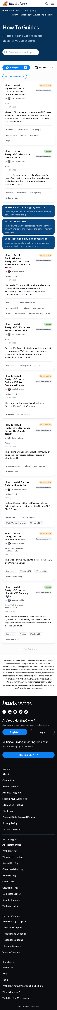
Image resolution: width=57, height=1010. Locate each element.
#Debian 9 (10, 414)
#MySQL (36, 130)
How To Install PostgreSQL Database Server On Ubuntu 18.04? (17, 429)
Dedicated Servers (12, 893)
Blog (4, 973)
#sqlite (9, 141)
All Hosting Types (11, 844)
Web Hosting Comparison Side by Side (22, 985)
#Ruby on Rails (28, 517)
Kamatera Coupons (12, 927)
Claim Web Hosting (12, 804)
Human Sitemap (10, 786)
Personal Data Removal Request (19, 817)
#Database (23, 130)
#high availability (12, 308)
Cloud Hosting (10, 887)
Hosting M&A (26, 754)
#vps (48, 314)
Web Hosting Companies (15, 998)
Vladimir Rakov (18, 271)
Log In (42, 732)
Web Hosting (9, 850)
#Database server (13, 466)
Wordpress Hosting (12, 856)
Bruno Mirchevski (19, 489)
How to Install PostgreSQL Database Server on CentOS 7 (17, 327)
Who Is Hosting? (11, 991)
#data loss (21, 192)
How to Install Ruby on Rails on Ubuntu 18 (17, 484)
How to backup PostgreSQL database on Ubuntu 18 (17, 154)
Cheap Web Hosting (13, 869)
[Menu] (52, 3)
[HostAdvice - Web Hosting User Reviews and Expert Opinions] (14, 3)
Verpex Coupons (11, 951)
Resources (7, 967)
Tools (5, 979)
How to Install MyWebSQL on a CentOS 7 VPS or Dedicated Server (15, 90)
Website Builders (11, 905)
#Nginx (23, 634)
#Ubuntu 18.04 (12, 198)
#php (23, 135)
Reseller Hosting (11, 899)
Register (15, 732)
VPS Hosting (9, 875)
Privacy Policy (9, 823)
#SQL (37, 365)
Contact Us (8, 780)
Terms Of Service (11, 829)
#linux (26, 308)
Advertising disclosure (44, 14)
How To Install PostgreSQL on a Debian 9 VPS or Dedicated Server (15, 380)
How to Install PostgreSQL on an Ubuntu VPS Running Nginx (16, 592)
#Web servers (12, 639)
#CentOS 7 (10, 130)
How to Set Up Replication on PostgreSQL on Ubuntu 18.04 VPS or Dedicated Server (18, 261)
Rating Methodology (21, 14)
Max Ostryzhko (18, 543)
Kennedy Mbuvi (18, 98)
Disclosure (8, 810)
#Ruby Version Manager (16, 523)
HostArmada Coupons (14, 933)
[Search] (46, 3)
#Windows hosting (14, 576)
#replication (20, 314)
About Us (7, 774)
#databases (10, 302)
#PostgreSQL (35, 135)
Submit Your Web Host (14, 798)
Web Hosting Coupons (14, 921)
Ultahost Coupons (11, 945)
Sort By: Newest (13, 76)
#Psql (8, 314)
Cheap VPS (8, 881)
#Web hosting (41, 571)
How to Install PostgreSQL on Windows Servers (15, 536)
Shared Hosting (10, 863)
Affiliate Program (11, 792)
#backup (9, 192)
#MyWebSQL (11, 135)
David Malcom (17, 438)
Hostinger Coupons (12, 939)
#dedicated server (27, 302)
